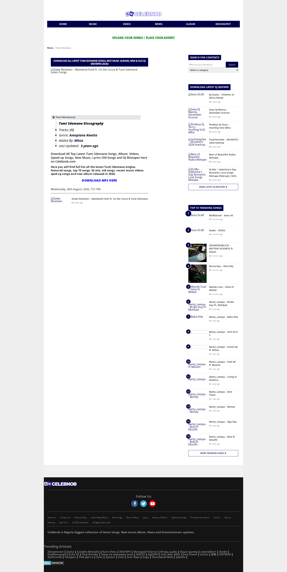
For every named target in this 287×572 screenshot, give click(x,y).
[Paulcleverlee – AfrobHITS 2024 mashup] (197, 144)
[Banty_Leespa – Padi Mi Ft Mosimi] (197, 366)
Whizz (78, 140)
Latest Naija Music (99, 517)
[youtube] (152, 503)
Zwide (223, 552)
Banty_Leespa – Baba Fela (223, 316)
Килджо (70, 557)
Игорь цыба (168, 552)
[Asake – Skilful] (197, 235)
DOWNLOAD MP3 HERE (99, 180)
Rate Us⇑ (63, 522)
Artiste (217, 517)
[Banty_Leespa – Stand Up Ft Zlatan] (197, 351)
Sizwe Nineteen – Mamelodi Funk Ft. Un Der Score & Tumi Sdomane (110, 198)
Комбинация (57, 554)
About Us (52, 517)
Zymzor (110, 557)
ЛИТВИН (225, 554)
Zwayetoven (56, 552)
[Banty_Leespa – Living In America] (197, 381)
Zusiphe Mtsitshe (88, 552)
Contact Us (65, 517)
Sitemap (51, 522)
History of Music (159, 517)
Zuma (70, 552)
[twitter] (143, 503)
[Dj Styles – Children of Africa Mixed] (197, 99)
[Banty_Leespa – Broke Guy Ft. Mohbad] (197, 306)
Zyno (99, 557)
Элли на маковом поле (117, 554)
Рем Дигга (86, 557)
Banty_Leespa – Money (222, 406)
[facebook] (134, 503)
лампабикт (208, 552)
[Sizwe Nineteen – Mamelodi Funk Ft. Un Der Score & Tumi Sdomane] (60, 203)
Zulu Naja (133, 557)
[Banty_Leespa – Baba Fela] (197, 321)
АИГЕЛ (140, 554)
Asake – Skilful (217, 230)
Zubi (121, 557)
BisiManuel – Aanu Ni (221, 215)
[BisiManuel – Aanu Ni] (197, 220)
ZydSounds (55, 557)
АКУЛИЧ (125, 552)
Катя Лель (109, 552)
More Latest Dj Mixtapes (212, 187)
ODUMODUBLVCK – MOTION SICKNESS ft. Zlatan (221, 248)
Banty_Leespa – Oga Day (223, 421)
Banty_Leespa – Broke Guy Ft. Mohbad (221, 303)
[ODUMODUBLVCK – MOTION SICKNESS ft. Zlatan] (197, 253)
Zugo (146, 557)
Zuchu (204, 554)
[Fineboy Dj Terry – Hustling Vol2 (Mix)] (197, 129)
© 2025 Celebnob (80, 522)
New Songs (117, 517)
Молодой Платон (145, 552)
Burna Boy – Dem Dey (221, 266)
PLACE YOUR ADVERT (160, 37)
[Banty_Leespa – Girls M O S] (197, 336)
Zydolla (180, 557)
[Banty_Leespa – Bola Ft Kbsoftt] (197, 441)
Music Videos (133, 517)
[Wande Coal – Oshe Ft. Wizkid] (197, 291)
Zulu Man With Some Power (179, 554)
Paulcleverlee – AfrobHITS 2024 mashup (223, 141)
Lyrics (145, 517)
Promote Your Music (200, 517)
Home (50, 47)
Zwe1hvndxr (90, 554)
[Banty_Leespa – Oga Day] (197, 426)
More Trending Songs (212, 453)
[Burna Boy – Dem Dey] (197, 274)
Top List (227, 517)
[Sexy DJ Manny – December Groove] (197, 114)
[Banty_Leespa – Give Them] (197, 396)
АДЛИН (153, 554)
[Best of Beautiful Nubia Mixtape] (197, 159)
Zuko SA (74, 554)
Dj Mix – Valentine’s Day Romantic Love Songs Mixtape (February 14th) (222, 173)
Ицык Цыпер (189, 552)
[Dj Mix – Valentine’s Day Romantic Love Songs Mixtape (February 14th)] (197, 174)
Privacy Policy (80, 517)
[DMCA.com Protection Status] (143, 563)
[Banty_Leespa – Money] (197, 411)
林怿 (213, 554)
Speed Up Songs (179, 517)
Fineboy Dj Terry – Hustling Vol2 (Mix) (220, 126)
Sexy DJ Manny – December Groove (219, 111)
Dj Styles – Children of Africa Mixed (221, 96)
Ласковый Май (162, 557)
